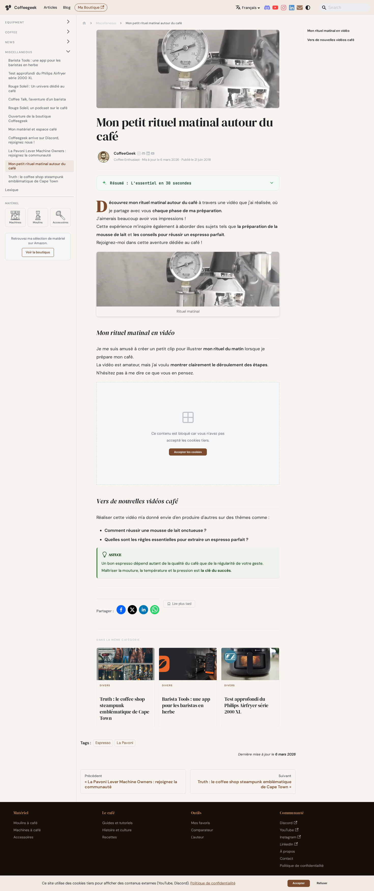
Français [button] (249, 7)
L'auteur (197, 837)
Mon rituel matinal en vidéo (328, 30)
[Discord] (267, 8)
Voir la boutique (38, 252)
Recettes (109, 837)
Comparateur (202, 830)
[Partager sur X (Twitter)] (132, 611)
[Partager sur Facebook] (121, 611)
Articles (50, 7)
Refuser (322, 883)
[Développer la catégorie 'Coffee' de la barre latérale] (68, 31)
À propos (287, 851)
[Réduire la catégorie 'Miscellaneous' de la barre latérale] (68, 51)
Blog (66, 7)
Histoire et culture (117, 830)
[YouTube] (275, 8)
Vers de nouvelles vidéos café (330, 40)
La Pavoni (125, 743)
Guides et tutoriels (117, 823)
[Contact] (300, 8)
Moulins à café (25, 823)
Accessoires (23, 837)
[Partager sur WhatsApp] (154, 611)
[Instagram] (283, 8)
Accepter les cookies (188, 452)
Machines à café (27, 830)
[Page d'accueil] (84, 23)
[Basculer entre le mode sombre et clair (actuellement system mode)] (308, 8)
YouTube (287, 830)
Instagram (288, 837)
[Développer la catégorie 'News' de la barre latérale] (68, 41)
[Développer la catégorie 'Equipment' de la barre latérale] (68, 21)
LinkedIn (286, 844)
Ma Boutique (88, 7)
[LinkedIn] (291, 8)
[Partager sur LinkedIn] (143, 611)
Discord (286, 823)
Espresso (103, 743)
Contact (286, 858)
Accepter (299, 883)
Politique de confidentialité (302, 865)
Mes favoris (200, 823)
